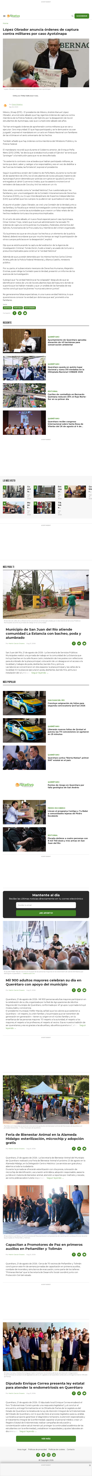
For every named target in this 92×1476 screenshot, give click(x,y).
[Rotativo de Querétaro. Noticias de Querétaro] (39, 16)
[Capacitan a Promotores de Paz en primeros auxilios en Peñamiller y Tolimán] (46, 1209)
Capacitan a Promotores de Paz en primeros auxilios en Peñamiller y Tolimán (44, 1247)
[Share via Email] (25, 313)
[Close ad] (90, 1465)
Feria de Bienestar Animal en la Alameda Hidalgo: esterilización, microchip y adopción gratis (45, 1139)
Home (5, 23)
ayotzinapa (30, 308)
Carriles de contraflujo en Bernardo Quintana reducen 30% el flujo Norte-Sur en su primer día (67, 396)
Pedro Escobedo (56, 808)
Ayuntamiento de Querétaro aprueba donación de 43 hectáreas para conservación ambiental (67, 342)
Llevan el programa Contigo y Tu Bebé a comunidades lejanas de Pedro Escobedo (68, 813)
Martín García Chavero (17, 643)
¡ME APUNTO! (46, 913)
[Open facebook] (38, 1455)
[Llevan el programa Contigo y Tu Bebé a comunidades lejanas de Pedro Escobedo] (24, 812)
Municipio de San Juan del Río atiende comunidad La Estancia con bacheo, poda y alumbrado (43, 633)
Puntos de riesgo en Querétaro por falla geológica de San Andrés (66, 786)
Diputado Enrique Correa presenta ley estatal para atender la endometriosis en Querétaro (45, 1385)
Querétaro (53, 337)
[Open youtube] (54, 1455)
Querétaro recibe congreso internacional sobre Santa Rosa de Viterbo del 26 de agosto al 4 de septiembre (65, 425)
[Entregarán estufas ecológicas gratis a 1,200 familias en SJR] (44, 491)
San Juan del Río (56, 700)
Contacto (71, 1450)
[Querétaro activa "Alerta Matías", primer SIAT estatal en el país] (24, 757)
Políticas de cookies (57, 1450)
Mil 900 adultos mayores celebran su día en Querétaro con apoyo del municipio (43, 982)
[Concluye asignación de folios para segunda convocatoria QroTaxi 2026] (24, 703)
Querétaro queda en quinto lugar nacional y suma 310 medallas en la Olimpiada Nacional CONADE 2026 (66, 369)
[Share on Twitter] (20, 313)
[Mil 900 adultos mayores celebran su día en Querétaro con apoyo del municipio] (46, 945)
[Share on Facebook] (14, 313)
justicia (7, 308)
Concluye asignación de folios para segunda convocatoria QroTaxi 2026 (66, 704)
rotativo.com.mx (29, 973)
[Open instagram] (49, 1455)
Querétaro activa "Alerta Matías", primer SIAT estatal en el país (68, 759)
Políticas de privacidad (37, 1450)
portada (18, 308)
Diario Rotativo (17, 104)
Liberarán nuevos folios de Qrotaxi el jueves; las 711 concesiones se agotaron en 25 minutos (68, 731)
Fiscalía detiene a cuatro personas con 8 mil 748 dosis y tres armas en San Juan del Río (68, 840)
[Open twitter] (43, 1455)
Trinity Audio (25, 96)
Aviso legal (21, 1450)
